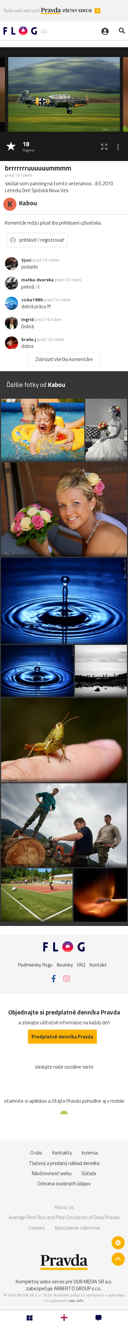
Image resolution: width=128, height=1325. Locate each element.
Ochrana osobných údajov (64, 1183)
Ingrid (27, 319)
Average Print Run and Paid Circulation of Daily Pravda (64, 1217)
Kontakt (98, 964)
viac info (76, 1300)
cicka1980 (32, 299)
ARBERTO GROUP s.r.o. (77, 1288)
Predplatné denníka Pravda (62, 1036)
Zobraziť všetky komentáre (64, 359)
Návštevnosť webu (52, 1173)
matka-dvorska (37, 279)
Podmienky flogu (35, 964)
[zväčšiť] (104, 147)
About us (64, 1207)
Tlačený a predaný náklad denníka (64, 1163)
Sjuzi (26, 260)
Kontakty (62, 1152)
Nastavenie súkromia (77, 1227)
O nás (36, 1152)
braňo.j (28, 339)
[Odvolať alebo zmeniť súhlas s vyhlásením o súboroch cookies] (118, 1242)
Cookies (37, 1227)
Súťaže (88, 1173)
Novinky (65, 964)
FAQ (81, 964)
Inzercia (90, 1152)
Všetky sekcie (77, 11)
